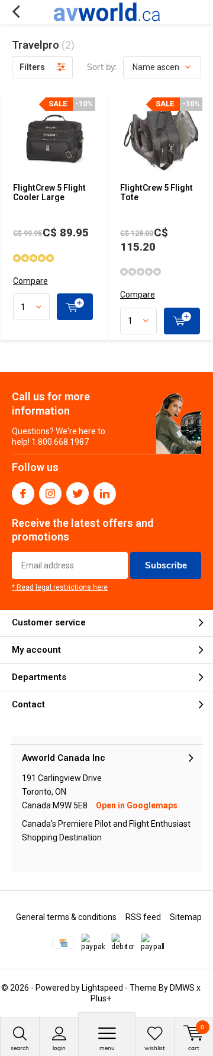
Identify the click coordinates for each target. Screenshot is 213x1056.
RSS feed (143, 917)
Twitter (77, 493)
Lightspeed (102, 987)
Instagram (50, 493)
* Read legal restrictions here (60, 587)
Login (59, 1048)
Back (15, 12)
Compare (30, 281)
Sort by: (102, 67)
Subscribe (166, 565)
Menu (107, 1048)
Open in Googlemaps (137, 805)
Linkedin (104, 493)
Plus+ (101, 998)
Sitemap (186, 917)
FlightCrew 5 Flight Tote (156, 192)
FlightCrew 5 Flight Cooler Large (49, 192)
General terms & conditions (66, 917)
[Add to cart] (75, 306)
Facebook (23, 493)
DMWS (182, 987)
